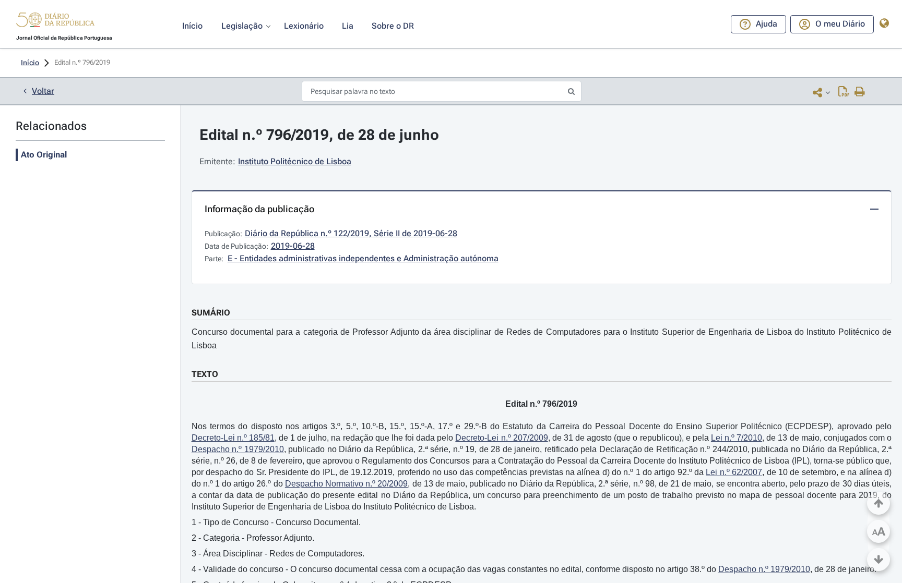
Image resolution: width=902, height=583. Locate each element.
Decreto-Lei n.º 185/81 (233, 437)
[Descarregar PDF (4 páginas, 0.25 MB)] (843, 92)
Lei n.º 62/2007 (734, 472)
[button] (55, 21)
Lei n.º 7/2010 (736, 437)
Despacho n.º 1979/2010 (238, 449)
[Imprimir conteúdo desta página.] (859, 92)
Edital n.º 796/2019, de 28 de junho (319, 134)
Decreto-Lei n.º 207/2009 (501, 437)
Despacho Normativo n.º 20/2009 (346, 483)
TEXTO (205, 374)
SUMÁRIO (211, 313)
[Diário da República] (55, 22)
